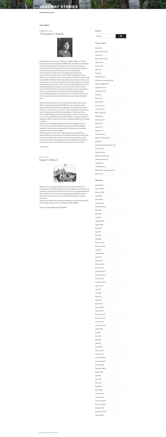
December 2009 (100, 401)
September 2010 (100, 368)
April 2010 (98, 386)
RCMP (97, 141)
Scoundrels (98, 148)
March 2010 (99, 390)
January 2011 (99, 354)
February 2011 (99, 350)
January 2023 (99, 203)
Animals (97, 55)
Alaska (97, 48)
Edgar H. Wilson (48, 159)
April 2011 (98, 343)
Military (97, 123)
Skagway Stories (59, 7)
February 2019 (99, 221)
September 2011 (100, 325)
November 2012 (100, 275)
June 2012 (98, 293)
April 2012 (98, 300)
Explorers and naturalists (102, 80)
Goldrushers (99, 91)
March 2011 (99, 347)
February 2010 (99, 393)
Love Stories (99, 109)
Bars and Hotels (100, 59)
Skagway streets (100, 159)
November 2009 (100, 404)
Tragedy (97, 163)
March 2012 (99, 304)
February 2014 (99, 253)
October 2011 (99, 322)
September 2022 (100, 206)
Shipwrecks (98, 152)
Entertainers (99, 76)
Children (97, 62)
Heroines (98, 102)
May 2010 (98, 383)
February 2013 (99, 264)
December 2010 (100, 357)
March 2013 (99, 260)
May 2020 (98, 214)
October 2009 (99, 408)
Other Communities (101, 138)
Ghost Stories (99, 87)
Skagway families (100, 156)
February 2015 (99, 242)
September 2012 (100, 282)
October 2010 (99, 365)
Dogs (96, 69)
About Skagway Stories (46, 12)
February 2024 (99, 192)
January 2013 (99, 268)
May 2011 (98, 339)
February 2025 (99, 188)
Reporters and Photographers (104, 145)
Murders (97, 127)
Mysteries (98, 130)
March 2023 (99, 199)
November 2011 (100, 318)
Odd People (98, 134)
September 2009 (100, 411)
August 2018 (99, 224)
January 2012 (99, 311)
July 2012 (98, 289)
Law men (98, 105)
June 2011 (98, 336)
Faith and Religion (100, 84)
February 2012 (99, 307)
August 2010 (99, 372)
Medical (97, 116)
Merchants (98, 120)
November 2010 (100, 361)
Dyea (96, 73)
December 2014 (100, 246)
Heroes (97, 98)
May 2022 (98, 210)
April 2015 (98, 239)
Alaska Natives (100, 51)
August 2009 (99, 415)
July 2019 (98, 217)
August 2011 (99, 329)
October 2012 (99, 278)
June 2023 (98, 196)
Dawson (97, 66)
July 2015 (98, 232)
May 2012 (98, 296)
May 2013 (98, 257)
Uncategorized (99, 166)
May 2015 (98, 235)
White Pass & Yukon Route (103, 170)
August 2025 (99, 185)
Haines (97, 94)
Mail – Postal (99, 112)
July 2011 (98, 332)
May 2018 (98, 228)
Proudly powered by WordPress (48, 432)
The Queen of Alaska (51, 33)
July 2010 (98, 375)
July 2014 (98, 250)
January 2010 (99, 397)
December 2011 (100, 314)
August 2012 (99, 286)
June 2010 (98, 379)
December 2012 (100, 271)
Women (97, 174)
